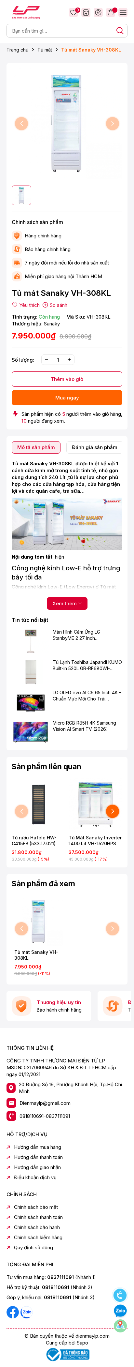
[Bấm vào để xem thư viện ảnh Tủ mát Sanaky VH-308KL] (67, 123)
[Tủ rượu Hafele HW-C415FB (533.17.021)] (38, 805)
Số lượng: (23, 360)
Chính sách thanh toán (38, 1217)
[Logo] (26, 12)
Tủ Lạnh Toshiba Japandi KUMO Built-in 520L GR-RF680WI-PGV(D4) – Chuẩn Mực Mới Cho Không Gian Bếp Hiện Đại (87, 665)
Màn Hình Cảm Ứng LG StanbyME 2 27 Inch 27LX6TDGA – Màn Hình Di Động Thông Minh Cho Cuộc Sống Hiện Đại (83, 635)
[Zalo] (26, 1312)
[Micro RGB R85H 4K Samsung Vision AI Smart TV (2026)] (30, 732)
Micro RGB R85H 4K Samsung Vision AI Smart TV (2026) (84, 726)
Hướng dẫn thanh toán (38, 1157)
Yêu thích (76, 10)
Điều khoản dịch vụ (35, 1177)
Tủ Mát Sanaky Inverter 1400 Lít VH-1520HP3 (95, 840)
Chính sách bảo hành (37, 1227)
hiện (59, 557)
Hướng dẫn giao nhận (37, 1167)
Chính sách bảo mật (36, 1207)
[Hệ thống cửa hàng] (85, 12)
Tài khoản (98, 12)
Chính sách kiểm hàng (38, 1237)
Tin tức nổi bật (30, 620)
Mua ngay (67, 398)
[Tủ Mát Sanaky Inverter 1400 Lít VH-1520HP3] (95, 805)
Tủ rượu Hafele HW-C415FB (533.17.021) (34, 840)
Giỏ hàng (110, 12)
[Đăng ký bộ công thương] (67, 1354)
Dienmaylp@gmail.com (45, 1103)
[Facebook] (13, 1312)
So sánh (58, 305)
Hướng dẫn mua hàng (37, 1147)
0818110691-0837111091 (45, 1116)
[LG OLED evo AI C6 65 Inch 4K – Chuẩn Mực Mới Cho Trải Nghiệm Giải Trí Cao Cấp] (30, 702)
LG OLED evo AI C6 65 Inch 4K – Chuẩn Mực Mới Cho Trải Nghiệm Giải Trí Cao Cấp (87, 696)
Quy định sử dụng (33, 1247)
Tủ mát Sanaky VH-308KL (36, 955)
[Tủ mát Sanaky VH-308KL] (38, 921)
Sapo (82, 1343)
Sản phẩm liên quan (46, 766)
